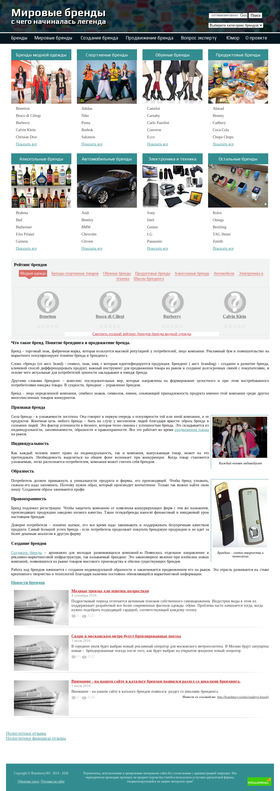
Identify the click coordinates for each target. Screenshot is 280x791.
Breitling (219, 227)
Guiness (22, 241)
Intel (150, 220)
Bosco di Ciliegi (28, 116)
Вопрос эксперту (199, 38)
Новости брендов (28, 582)
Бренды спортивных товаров (75, 273)
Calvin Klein (26, 130)
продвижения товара (191, 430)
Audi (85, 213)
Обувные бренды (172, 54)
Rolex (217, 213)
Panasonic (154, 241)
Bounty (218, 116)
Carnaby (153, 116)
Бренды (19, 38)
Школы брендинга (149, 279)
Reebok (87, 130)
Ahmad (218, 109)
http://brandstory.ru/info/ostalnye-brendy (243, 696)
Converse (154, 130)
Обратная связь (28, 781)
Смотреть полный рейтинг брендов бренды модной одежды (141, 334)
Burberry (23, 123)
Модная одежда (33, 273)
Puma (85, 123)
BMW (86, 227)
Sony (151, 213)
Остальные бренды (238, 159)
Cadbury (219, 123)
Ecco (151, 137)
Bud (19, 220)
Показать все (26, 144)
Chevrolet (89, 234)
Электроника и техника (172, 159)
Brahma (22, 213)
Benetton (23, 109)
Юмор (233, 38)
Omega (218, 220)
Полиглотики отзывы (26, 733)
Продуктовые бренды (238, 54)
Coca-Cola (221, 130)
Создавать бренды (26, 553)
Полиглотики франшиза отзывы (36, 738)
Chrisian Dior (26, 137)
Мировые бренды (58, 12)
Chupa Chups (223, 137)
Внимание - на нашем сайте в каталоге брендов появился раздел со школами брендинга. (156, 681)
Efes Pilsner (25, 234)
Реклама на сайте (53, 781)
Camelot (153, 109)
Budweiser (24, 227)
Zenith (218, 241)
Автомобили (224, 273)
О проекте (256, 38)
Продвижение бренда (149, 38)
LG (149, 234)
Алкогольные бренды (41, 159)
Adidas (86, 109)
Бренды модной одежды (41, 54)
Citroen (87, 241)
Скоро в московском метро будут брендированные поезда (126, 636)
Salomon (88, 137)
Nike (85, 116)
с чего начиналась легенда (58, 21)
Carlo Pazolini (158, 123)
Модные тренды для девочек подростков (110, 591)
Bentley (87, 220)
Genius (152, 227)
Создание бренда (99, 38)
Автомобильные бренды (107, 159)
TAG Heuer (222, 234)
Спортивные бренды (107, 54)
